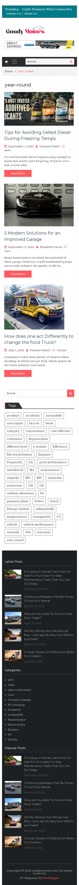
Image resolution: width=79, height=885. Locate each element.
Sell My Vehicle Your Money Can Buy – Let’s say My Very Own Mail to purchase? (48, 635)
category (13, 431)
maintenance (50, 470)
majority (13, 478)
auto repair (15, 423)
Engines (44, 454)
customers (14, 439)
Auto (7, 150)
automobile (54, 415)
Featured (14, 709)
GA (30, 462)
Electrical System (19, 454)
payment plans (17, 501)
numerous (14, 485)
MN (39, 478)
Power (39, 501)
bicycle (34, 423)
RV (10, 734)
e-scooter (40, 446)
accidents (33, 415)
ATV (11, 680)
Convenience (35, 431)
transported (41, 517)
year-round (15, 540)
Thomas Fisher (49, 146)
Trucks (62, 350)
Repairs (13, 729)
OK (41, 485)
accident (13, 415)
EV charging (16, 704)
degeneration (38, 439)
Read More (18, 173)
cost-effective (60, 431)
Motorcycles (16, 724)
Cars (7, 251)
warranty (44, 532)
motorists (55, 478)
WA (28, 532)
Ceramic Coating (19, 699)
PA (42, 493)
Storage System (18, 509)
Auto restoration (19, 690)
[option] (48, 9)
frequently (14, 462)
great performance (53, 462)
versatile (13, 532)
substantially (45, 509)
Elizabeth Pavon (51, 247)
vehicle (12, 524)
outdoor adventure (20, 493)
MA (31, 470)
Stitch (54, 501)
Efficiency (60, 446)
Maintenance (17, 719)
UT (59, 517)
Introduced (15, 470)
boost (49, 423)
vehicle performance (39, 524)
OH (30, 485)
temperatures (17, 517)
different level (17, 446)
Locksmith (15, 714)
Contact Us (13, 13)
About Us (30, 13)
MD (27, 478)
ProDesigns (51, 878)
